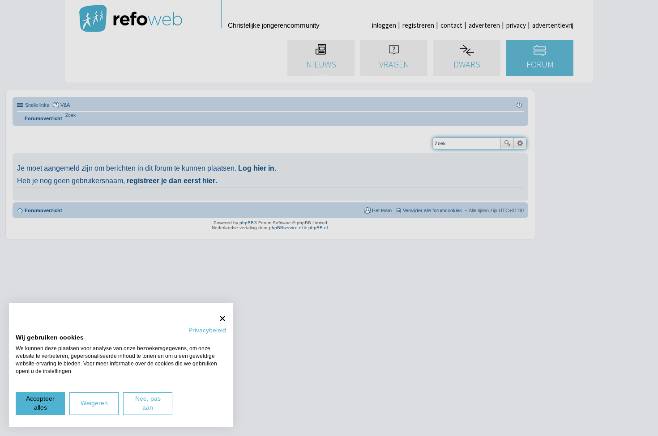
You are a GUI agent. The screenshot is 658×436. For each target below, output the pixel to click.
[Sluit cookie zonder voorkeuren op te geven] (222, 318)
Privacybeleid (207, 330)
